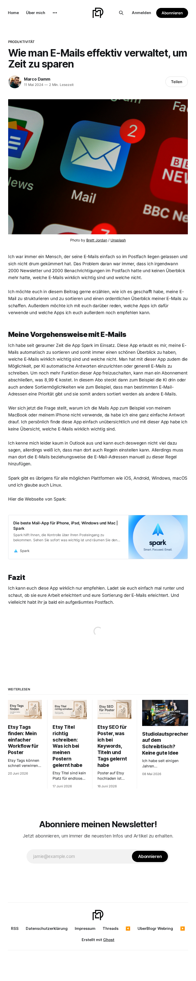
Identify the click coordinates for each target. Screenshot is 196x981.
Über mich (35, 12)
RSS (15, 928)
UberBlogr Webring (155, 928)
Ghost (108, 939)
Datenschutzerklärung (47, 928)
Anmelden (141, 12)
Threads (110, 928)
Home (13, 12)
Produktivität (21, 42)
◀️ (128, 928)
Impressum (85, 928)
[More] (55, 13)
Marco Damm (37, 79)
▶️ (182, 928)
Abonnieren (172, 12)
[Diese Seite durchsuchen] (121, 13)
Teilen (176, 81)
